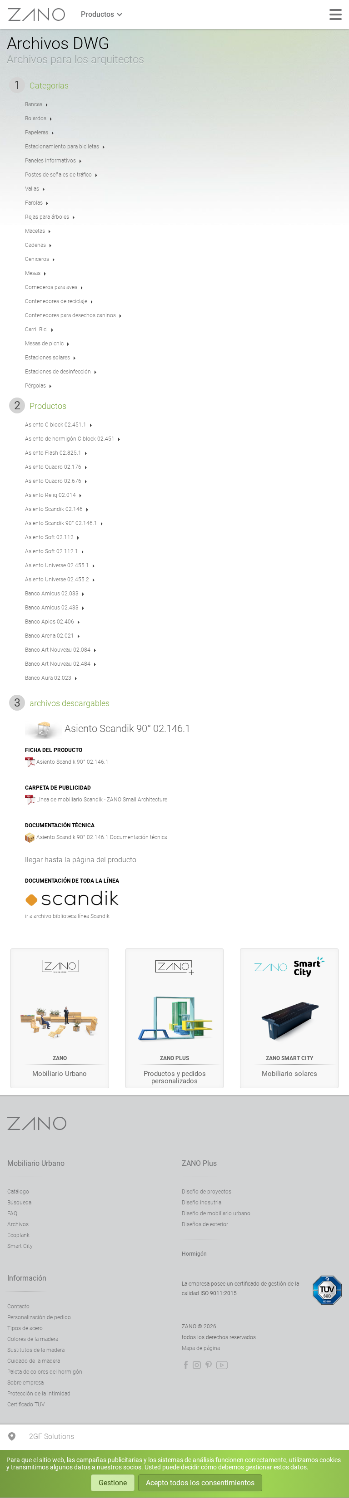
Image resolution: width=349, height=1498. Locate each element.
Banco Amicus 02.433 (52, 607)
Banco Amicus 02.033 (52, 593)
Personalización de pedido (39, 1317)
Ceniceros (37, 259)
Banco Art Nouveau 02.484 (57, 664)
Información (26, 1278)
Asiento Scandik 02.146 (54, 509)
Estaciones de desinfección (58, 371)
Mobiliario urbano (36, 1163)
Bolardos (35, 118)
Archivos (18, 1224)
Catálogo (18, 1192)
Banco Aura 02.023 (48, 678)
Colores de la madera (32, 1339)
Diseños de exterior (205, 1224)
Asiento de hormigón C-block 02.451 (70, 439)
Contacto (18, 1306)
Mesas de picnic (44, 343)
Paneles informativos (50, 160)
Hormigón (194, 1254)
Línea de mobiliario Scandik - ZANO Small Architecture (101, 799)
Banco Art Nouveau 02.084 (57, 650)
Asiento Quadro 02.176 (53, 467)
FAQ (12, 1213)
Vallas (32, 189)
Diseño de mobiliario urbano (216, 1213)
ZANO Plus (199, 1163)
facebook (186, 1365)
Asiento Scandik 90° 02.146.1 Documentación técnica (101, 837)
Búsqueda (19, 1202)
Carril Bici (36, 329)
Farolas (34, 203)
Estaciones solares (47, 357)
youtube (222, 1365)
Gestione (113, 1482)
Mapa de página (201, 1348)
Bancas (33, 104)
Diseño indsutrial (202, 1202)
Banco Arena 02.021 (49, 636)
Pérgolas (35, 386)
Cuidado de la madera (33, 1361)
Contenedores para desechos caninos (70, 315)
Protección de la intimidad (38, 1393)
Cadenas (35, 245)
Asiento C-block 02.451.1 (55, 425)
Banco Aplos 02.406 (49, 622)
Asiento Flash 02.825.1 (53, 453)
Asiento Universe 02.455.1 (57, 565)
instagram (197, 1365)
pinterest (208, 1365)
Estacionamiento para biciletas (62, 146)
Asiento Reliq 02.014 (50, 495)
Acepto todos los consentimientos (200, 1482)
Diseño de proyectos (206, 1192)
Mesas (32, 273)
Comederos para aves (51, 287)
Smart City (20, 1246)
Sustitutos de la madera (36, 1350)
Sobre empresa (25, 1383)
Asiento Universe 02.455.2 (57, 579)
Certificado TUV (26, 1404)
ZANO (36, 14)
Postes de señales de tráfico (58, 175)
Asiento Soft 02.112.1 (51, 551)
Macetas (35, 231)
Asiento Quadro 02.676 (53, 481)
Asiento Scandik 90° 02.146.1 (61, 523)
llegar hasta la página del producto (80, 859)
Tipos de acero (25, 1328)
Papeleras (36, 132)
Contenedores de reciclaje (56, 301)
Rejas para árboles (47, 217)
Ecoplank (18, 1235)
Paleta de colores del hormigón (44, 1372)
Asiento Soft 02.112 (49, 537)
